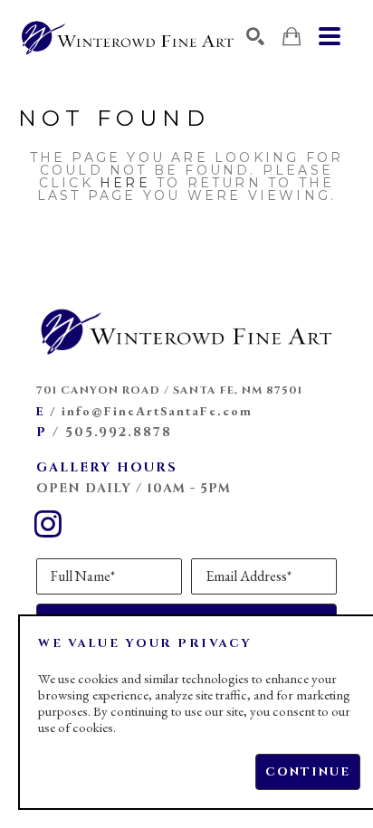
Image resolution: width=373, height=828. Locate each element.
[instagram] (48, 524)
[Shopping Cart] (291, 36)
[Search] (255, 36)
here (125, 183)
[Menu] (329, 36)
